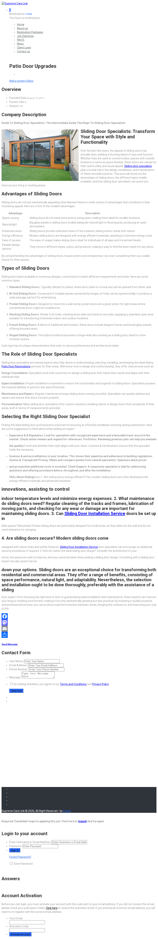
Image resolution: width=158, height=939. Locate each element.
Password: (15, 846)
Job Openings (25, 36)
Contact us (23, 51)
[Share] (79, 635)
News (20, 43)
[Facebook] (79, 616)
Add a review (17, 80)
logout (82, 821)
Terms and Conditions (73, 684)
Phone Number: (18, 669)
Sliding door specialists (138, 166)
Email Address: (18, 665)
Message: (15, 677)
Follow (29, 80)
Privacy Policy (100, 684)
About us (22, 28)
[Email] (79, 629)
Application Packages (30, 32)
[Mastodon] (79, 622)
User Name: (16, 661)
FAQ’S (20, 39)
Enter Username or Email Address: (30, 842)
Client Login (24, 47)
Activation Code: (19, 926)
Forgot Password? (20, 856)
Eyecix (67, 810)
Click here (52, 908)
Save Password (23, 863)
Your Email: (16, 918)
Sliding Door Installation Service (94, 513)
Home (20, 24)
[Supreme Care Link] (15, 3)
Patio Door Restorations (16, 366)
